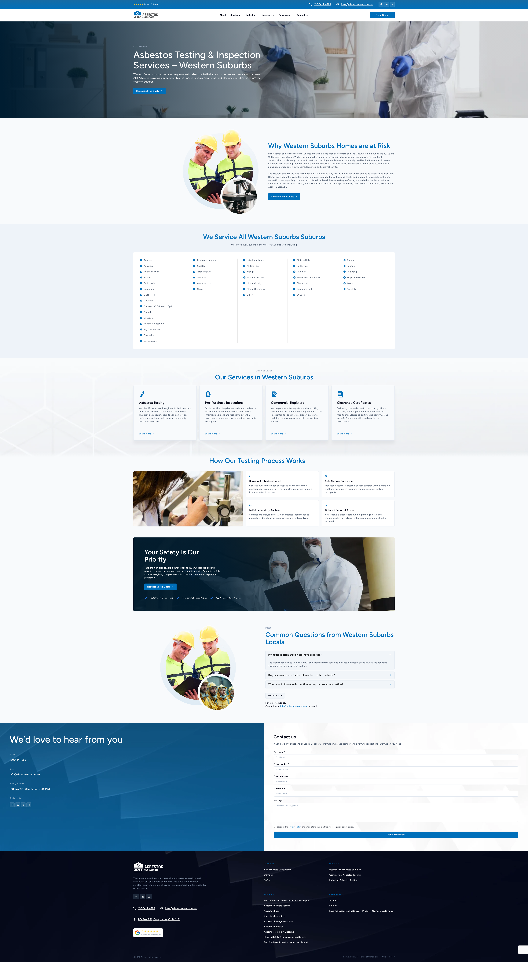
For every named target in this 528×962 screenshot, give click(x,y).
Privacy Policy (295, 827)
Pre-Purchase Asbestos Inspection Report (286, 942)
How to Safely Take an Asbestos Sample (285, 937)
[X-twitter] (392, 4)
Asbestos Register (273, 926)
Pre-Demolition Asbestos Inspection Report (287, 900)
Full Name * (279, 752)
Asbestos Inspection (274, 916)
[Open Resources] (291, 15)
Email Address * (281, 776)
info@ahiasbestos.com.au (293, 706)
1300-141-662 (18, 759)
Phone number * (281, 764)
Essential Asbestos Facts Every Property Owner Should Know (361, 911)
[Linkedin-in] (386, 4)
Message (278, 800)
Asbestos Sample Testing (277, 905)
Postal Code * (280, 788)
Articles (333, 900)
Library (333, 905)
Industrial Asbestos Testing (343, 880)
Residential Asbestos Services (345, 869)
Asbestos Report (272, 911)
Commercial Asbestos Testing (345, 875)
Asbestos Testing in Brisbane (279, 932)
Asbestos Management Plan (278, 921)
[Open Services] (241, 15)
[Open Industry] (257, 15)
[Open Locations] (273, 15)
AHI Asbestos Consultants (277, 869)
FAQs (267, 880)
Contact (268, 875)
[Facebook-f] (381, 4)
